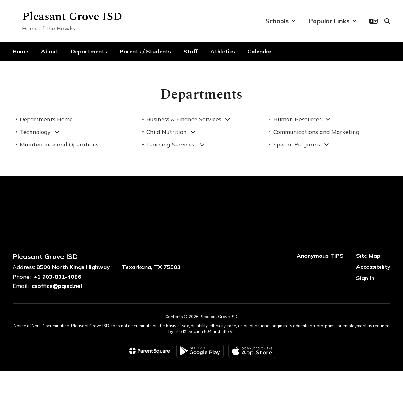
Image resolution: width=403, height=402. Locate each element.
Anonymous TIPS (320, 255)
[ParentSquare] (150, 350)
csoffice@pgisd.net (57, 285)
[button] (280, 21)
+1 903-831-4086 (57, 276)
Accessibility (373, 266)
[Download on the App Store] (251, 351)
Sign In (365, 278)
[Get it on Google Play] (200, 351)
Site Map (368, 255)
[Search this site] (387, 21)
